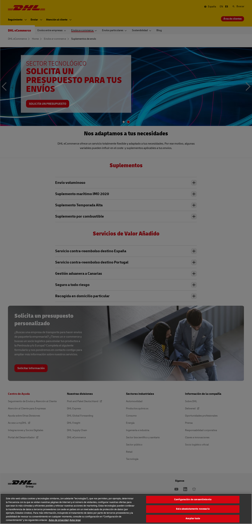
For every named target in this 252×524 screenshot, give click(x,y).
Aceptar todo (193, 518)
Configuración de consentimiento (192, 499)
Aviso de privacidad (59, 520)
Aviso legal (75, 520)
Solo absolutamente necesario (193, 508)
